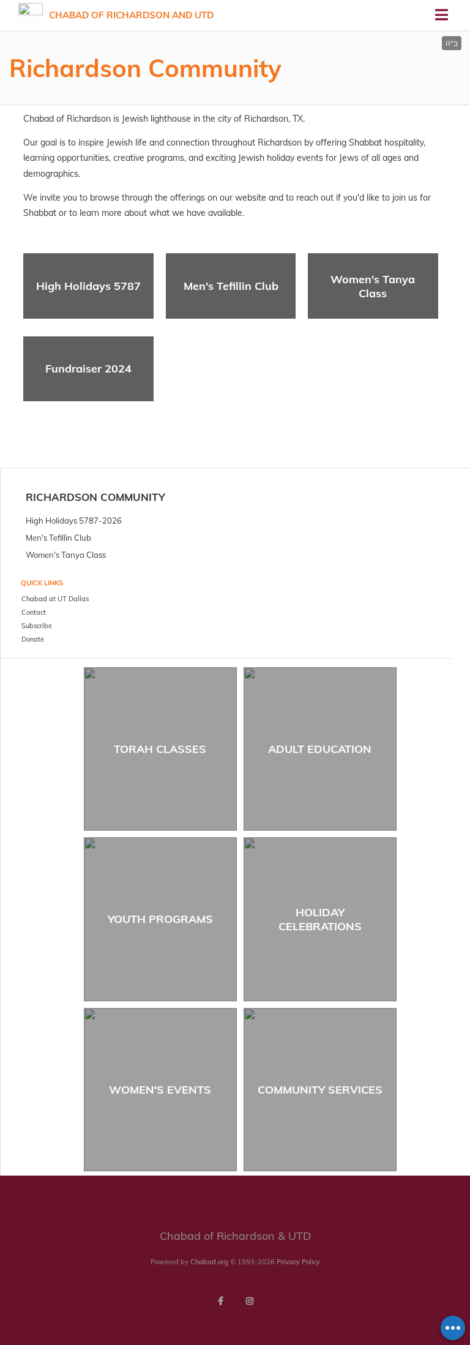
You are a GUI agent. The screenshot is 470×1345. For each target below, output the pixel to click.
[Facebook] (220, 1301)
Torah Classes (160, 749)
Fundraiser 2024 (88, 368)
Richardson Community (95, 497)
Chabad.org (209, 1262)
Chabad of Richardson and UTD (131, 15)
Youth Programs (160, 919)
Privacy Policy (298, 1262)
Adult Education (319, 749)
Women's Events (160, 1090)
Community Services (320, 1090)
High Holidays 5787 (88, 286)
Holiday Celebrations (320, 919)
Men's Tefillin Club (231, 286)
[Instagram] (249, 1301)
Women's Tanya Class (372, 286)
